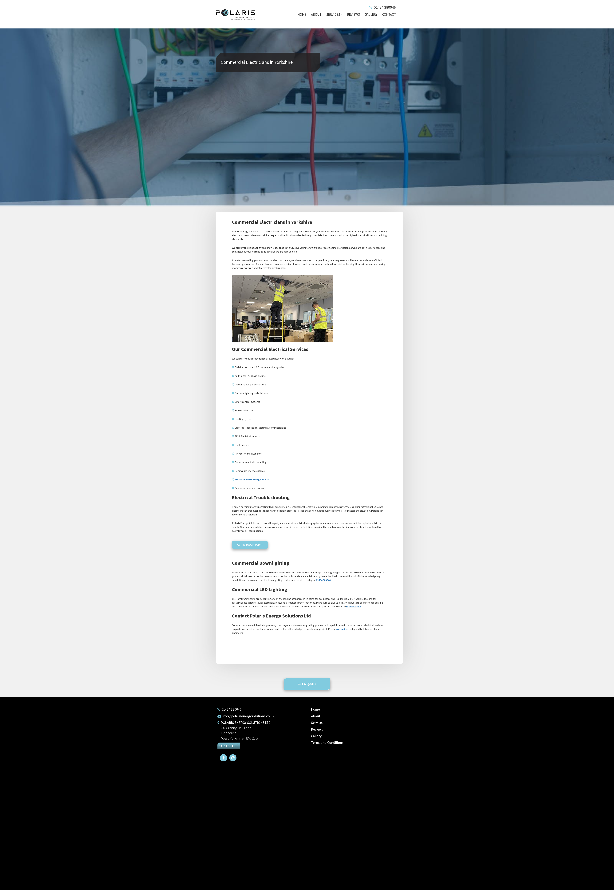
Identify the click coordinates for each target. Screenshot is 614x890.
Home (302, 14)
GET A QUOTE (307, 684)
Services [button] (333, 14)
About (316, 14)
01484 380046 (385, 7)
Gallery (371, 14)
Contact (389, 14)
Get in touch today (250, 545)
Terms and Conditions (327, 742)
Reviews (353, 14)
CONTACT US (228, 745)
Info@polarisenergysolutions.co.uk (248, 716)
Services (317, 722)
